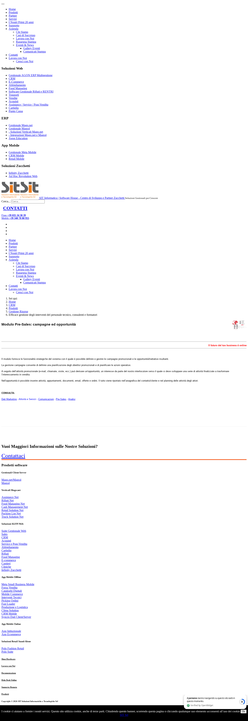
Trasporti (14, 94)
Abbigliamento (17, 85)
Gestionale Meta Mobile (22, 152)
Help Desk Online (9, 680)
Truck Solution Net (12, 516)
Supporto (14, 25)
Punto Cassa (16, 111)
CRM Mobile (16, 155)
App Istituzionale (11, 631)
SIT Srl (124, 714)
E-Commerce (16, 81)
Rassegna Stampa (26, 41)
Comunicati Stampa (34, 51)
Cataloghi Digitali (11, 590)
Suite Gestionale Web (13, 530)
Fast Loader (8, 603)
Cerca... (5, 201)
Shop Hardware (8, 659)
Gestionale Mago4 (19, 128)
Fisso (13, 215)
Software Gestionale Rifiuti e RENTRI (31, 91)
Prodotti (13, 12)
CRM (12, 78)
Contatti (13, 54)
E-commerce (8, 560)
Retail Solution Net (12, 510)
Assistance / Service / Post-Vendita (28, 104)
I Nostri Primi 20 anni (21, 22)
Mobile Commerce (12, 594)
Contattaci (13, 456)
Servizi (13, 18)
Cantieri (6, 563)
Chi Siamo (22, 32)
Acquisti (13, 101)
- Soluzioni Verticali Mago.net (26, 131)
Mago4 (5, 483)
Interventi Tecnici (11, 597)
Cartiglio (14, 107)
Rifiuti (5, 553)
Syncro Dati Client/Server (16, 616)
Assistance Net (10, 497)
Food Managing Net (13, 503)
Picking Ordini (9, 600)
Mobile (15, 218)
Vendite (13, 98)
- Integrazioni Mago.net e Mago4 (27, 135)
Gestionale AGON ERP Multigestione (30, 75)
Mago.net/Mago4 (11, 479)
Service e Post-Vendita (14, 543)
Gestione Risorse (18, 311)
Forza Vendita (9, 587)
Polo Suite (7, 651)
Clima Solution (10, 610)
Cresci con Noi (24, 61)
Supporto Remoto (9, 687)
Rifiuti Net (7, 500)
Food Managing (18, 88)
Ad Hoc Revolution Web (23, 176)
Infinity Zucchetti (19, 172)
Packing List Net (11, 513)
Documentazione (8, 673)
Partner (13, 15)
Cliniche (6, 566)
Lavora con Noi (25, 38)
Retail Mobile (16, 158)
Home (12, 9)
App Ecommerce (11, 634)
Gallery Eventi (31, 48)
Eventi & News (25, 45)
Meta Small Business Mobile (17, 584)
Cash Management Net (14, 507)
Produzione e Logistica (14, 607)
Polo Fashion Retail (12, 648)
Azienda (13, 28)
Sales (4, 534)
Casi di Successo (25, 35)
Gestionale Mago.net (20, 125)
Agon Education (18, 138)
